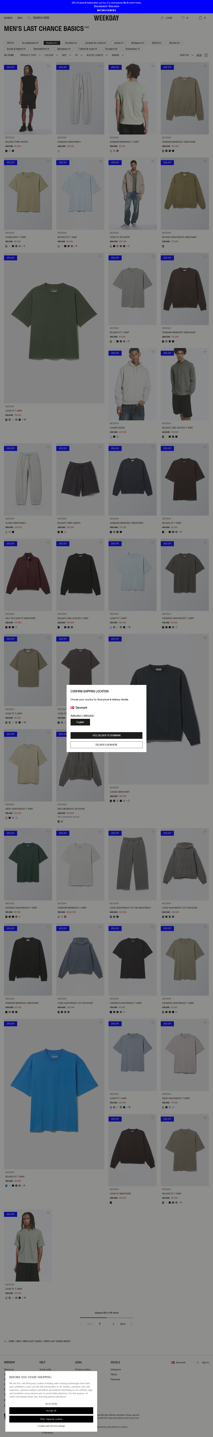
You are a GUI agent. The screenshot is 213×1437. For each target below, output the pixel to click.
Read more (51, 1404)
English (80, 722)
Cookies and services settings (51, 1426)
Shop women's (100, 6)
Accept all (51, 1410)
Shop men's (114, 6)
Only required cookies (51, 1419)
